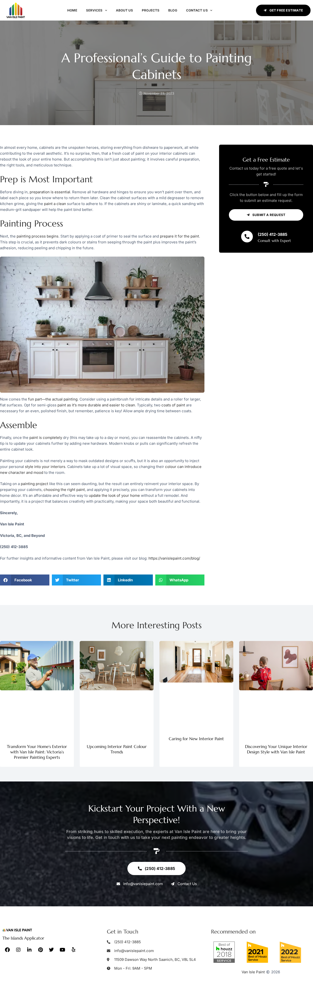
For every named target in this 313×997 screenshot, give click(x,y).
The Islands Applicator (23, 938)
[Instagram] (18, 950)
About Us (124, 10)
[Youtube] (62, 950)
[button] (24, 579)
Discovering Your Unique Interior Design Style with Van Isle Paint (276, 749)
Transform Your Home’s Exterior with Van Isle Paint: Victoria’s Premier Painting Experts (37, 752)
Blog (172, 10)
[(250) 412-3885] (247, 236)
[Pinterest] (40, 950)
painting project (34, 483)
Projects (150, 10)
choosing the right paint (64, 489)
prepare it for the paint (179, 236)
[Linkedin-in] (29, 950)
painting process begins (37, 236)
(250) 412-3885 (272, 234)
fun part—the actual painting (53, 399)
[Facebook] (7, 950)
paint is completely (45, 437)
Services (94, 10)
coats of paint (173, 405)
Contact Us (197, 10)
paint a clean (55, 203)
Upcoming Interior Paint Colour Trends (117, 749)
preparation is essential (50, 192)
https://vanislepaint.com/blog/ (174, 558)
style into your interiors (45, 466)
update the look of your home (114, 495)
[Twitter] (51, 950)
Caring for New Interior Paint (196, 738)
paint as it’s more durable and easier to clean (96, 405)
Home (72, 10)
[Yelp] (73, 950)
